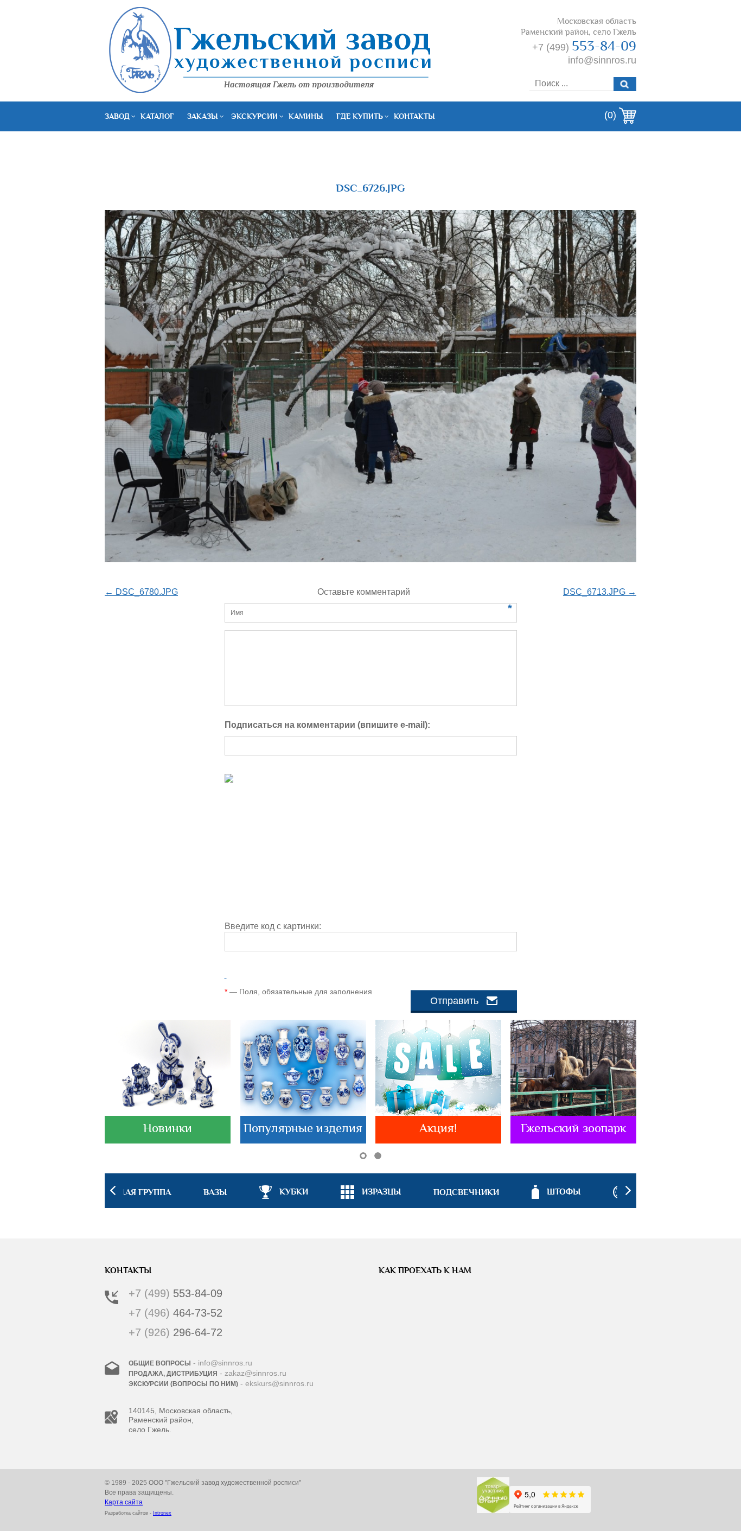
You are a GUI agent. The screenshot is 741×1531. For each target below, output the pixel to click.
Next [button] (628, 1190)
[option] (370, 1190)
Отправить (454, 1000)
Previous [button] (113, 1190)
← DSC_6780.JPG (141, 591)
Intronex (162, 1513)
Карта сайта (124, 1502)
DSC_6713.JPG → (599, 591)
